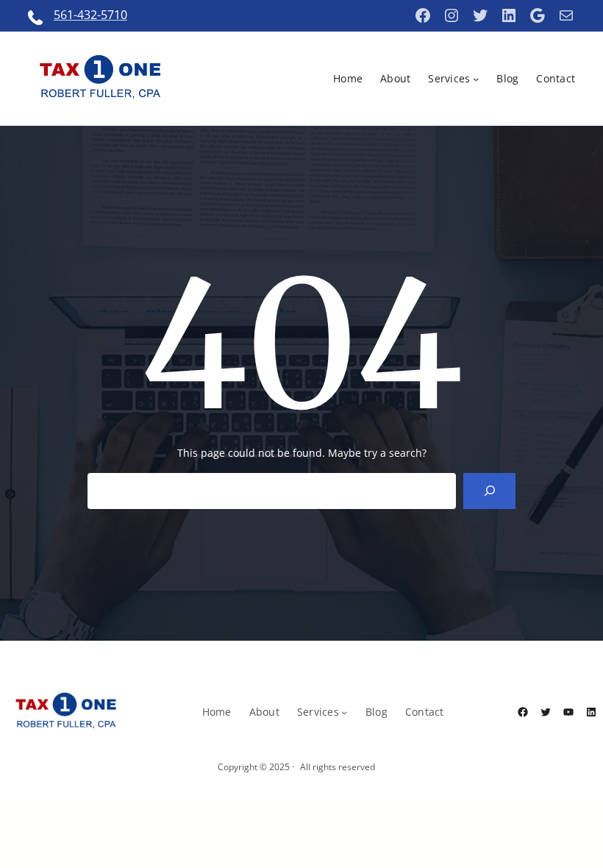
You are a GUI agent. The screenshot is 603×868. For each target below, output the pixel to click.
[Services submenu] (476, 79)
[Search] (489, 491)
